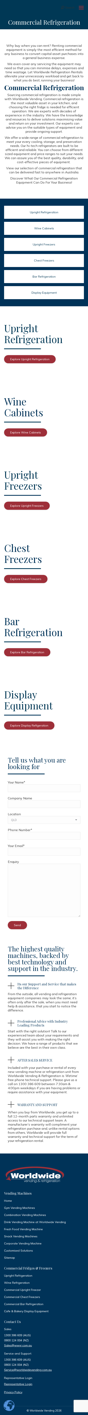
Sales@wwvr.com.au (18, 1345)
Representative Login (18, 1384)
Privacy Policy (13, 1392)
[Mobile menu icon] (81, 7)
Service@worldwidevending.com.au (28, 1370)
